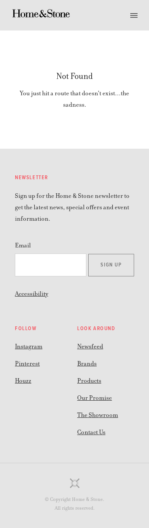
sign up (110, 265)
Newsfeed (90, 346)
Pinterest (27, 363)
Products (89, 381)
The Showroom (97, 415)
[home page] (41, 15)
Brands (87, 363)
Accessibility (31, 294)
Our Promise (94, 398)
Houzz (23, 381)
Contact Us (91, 432)
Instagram (28, 346)
